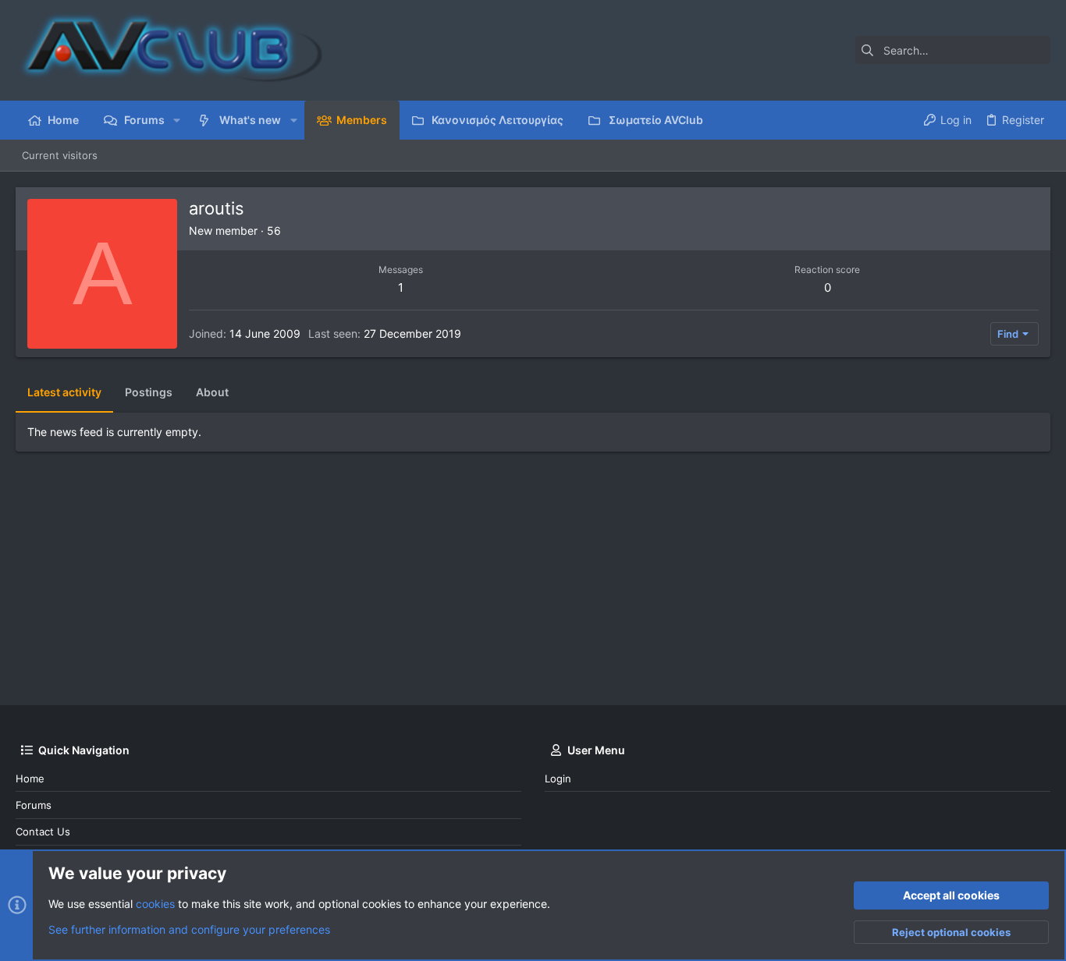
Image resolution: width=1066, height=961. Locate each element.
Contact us (43, 831)
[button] (176, 120)
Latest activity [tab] (64, 392)
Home (30, 778)
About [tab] (212, 392)
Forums (34, 805)
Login (558, 778)
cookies (155, 903)
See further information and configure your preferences (189, 929)
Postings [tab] (148, 392)
